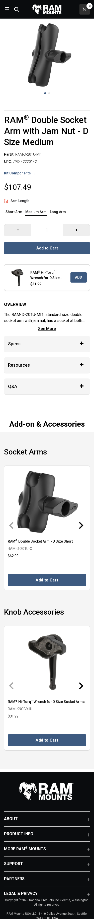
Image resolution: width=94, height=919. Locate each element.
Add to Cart (47, 248)
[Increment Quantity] (17, 230)
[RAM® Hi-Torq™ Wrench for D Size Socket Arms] (47, 662)
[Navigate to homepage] (47, 9)
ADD (78, 277)
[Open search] (16, 9)
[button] (45, 93)
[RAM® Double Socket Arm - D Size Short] (47, 502)
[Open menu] (6, 9)
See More (47, 328)
